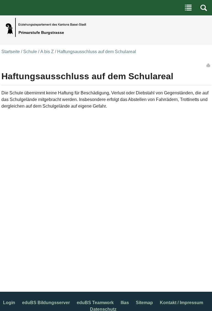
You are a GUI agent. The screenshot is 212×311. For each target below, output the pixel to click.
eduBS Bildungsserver (46, 302)
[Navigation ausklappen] (188, 7)
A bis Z (47, 51)
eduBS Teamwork (95, 302)
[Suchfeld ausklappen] (203, 7)
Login (9, 302)
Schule (30, 51)
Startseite (10, 51)
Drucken (208, 65)
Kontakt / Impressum (181, 302)
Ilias (125, 302)
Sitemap (144, 302)
